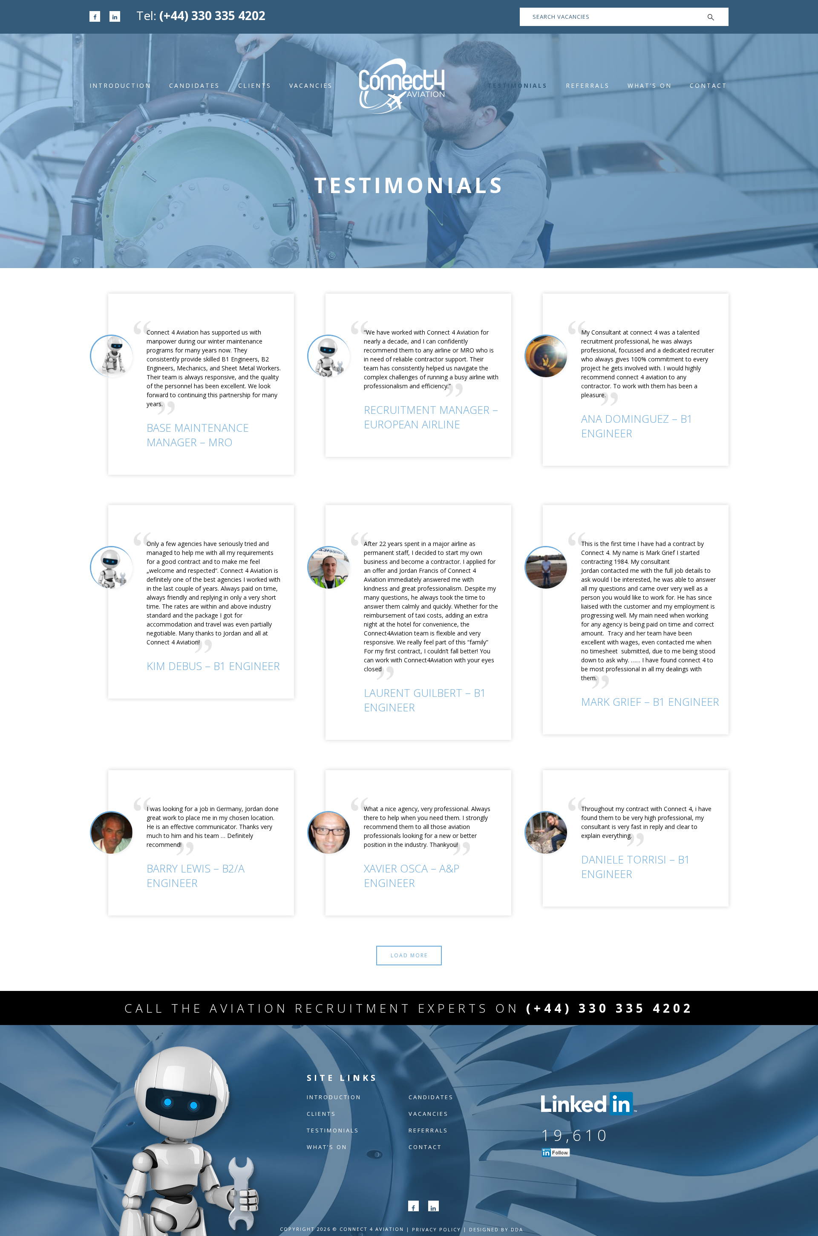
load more (409, 955)
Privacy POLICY (436, 1229)
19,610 (575, 1135)
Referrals (588, 85)
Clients (254, 85)
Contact (708, 85)
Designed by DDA (496, 1229)
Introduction (120, 85)
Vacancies (311, 85)
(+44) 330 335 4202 (212, 15)
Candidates (194, 85)
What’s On (650, 85)
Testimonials (517, 85)
